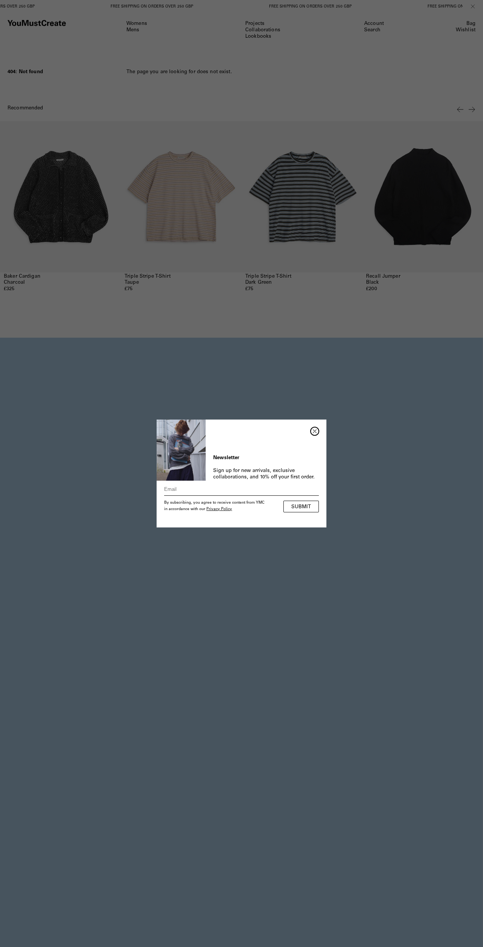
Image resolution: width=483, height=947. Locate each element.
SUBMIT (301, 507)
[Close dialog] (315, 431)
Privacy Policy (219, 509)
